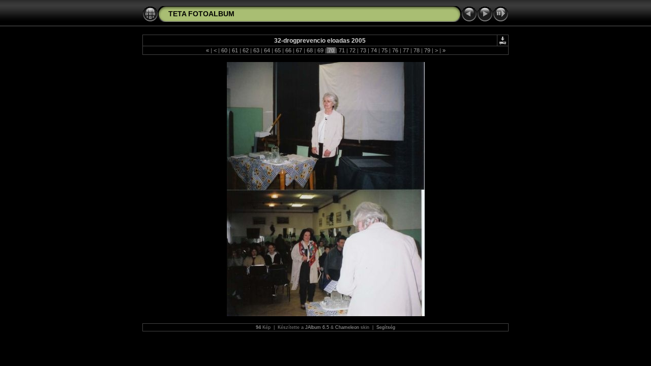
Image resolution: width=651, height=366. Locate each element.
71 (341, 50)
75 (384, 50)
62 (245, 50)
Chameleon (347, 327)
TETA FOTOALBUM (201, 14)
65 (277, 50)
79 (427, 50)
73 (363, 50)
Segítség (385, 327)
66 (288, 50)
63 (256, 50)
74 (373, 50)
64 (267, 50)
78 (416, 50)
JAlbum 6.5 (317, 327)
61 (235, 50)
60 (224, 50)
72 (352, 50)
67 (299, 50)
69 (320, 50)
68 (309, 50)
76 (395, 50)
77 (405, 50)
